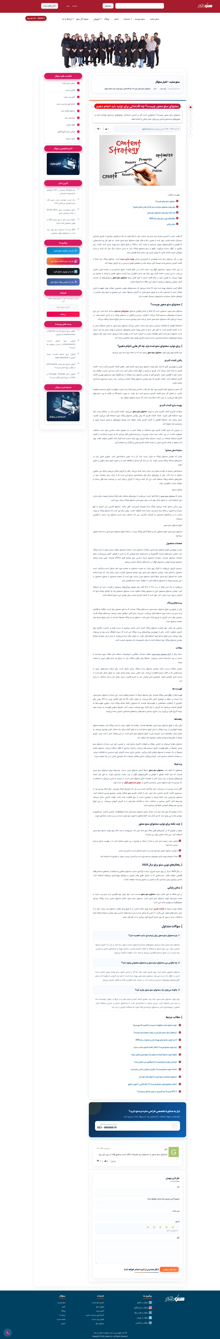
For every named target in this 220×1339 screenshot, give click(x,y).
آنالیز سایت (125, 684)
